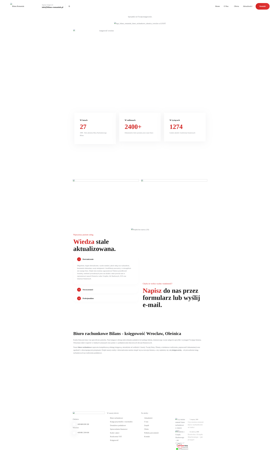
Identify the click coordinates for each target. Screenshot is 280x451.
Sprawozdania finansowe (118, 429)
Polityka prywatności (151, 433)
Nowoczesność (88, 290)
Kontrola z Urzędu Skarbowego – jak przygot (195, 437)
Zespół (146, 425)
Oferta (236, 6)
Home (217, 6)
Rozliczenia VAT (116, 436)
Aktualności (247, 6)
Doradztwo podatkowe (118, 425)
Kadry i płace (114, 433)
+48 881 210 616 (83, 432)
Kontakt (263, 6)
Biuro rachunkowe (116, 418)
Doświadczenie (88, 259)
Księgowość (114, 440)
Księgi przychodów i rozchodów (121, 422)
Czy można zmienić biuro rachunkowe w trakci (196, 424)
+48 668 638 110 (83, 424)
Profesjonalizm (88, 298)
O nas (226, 6)
